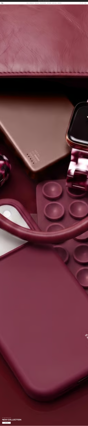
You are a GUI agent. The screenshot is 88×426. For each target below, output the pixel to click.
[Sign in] (80, 3)
